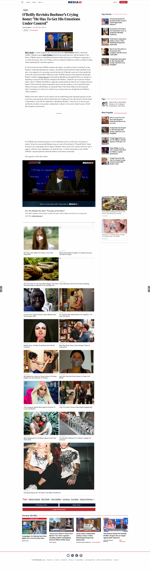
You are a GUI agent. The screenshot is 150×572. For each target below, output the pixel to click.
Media (28, 2)
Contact (116, 560)
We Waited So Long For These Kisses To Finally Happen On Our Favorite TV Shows (40, 377)
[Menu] (23, 2)
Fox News (75, 499)
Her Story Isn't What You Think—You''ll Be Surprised (38, 253)
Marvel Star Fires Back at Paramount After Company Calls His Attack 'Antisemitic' (118, 52)
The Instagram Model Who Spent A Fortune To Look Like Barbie (39, 408)
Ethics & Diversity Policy (104, 560)
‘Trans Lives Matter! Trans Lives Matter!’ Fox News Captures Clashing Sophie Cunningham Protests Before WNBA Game (61, 536)
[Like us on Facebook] (77, 555)
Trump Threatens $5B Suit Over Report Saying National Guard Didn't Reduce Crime (117, 161)
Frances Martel (26, 27)
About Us (50, 560)
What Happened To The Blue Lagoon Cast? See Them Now (40, 439)
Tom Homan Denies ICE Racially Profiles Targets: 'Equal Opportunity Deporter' (118, 21)
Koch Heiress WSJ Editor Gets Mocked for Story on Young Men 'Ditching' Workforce (118, 32)
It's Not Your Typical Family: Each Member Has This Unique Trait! (40, 315)
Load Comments (59, 509)
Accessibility (79, 560)
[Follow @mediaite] (72, 555)
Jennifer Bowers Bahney (83, 542)
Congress (66, 499)
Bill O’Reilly (29, 52)
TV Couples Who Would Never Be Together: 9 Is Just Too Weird (75, 315)
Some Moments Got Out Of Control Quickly (74, 284)
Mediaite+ (123, 2)
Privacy (71, 560)
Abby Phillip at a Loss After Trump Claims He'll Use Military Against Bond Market (118, 151)
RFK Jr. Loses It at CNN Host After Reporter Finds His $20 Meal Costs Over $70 (118, 120)
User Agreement (90, 560)
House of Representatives (89, 499)
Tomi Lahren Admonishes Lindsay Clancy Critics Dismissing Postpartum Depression (118, 42)
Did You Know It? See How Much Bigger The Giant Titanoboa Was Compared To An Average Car (41, 284)
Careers (57, 560)
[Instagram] (81, 555)
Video (40, 2)
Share (26, 30)
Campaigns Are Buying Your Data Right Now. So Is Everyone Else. (34, 537)
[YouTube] (68, 555)
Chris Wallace (48, 55)
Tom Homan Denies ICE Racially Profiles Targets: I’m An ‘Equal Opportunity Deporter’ (115, 535)
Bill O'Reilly (45, 499)
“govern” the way (43, 77)
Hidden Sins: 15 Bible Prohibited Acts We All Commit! (39, 346)
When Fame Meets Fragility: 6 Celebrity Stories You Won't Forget (75, 253)
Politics (34, 2)
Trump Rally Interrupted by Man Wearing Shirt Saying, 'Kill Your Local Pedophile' (118, 62)
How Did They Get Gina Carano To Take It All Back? (74, 377)
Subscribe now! (37, 216)
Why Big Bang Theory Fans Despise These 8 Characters (74, 346)
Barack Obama (34, 499)
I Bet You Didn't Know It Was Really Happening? (75, 407)
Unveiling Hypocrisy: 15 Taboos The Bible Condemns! (42, 493)
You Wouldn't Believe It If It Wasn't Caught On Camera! (75, 439)
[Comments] (57, 542)
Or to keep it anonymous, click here (117, 105)
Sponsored (25, 540)
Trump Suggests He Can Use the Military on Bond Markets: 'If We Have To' (118, 140)
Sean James (52, 542)
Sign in (115, 2)
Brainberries (27, 251)
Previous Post (1, 289)
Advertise (64, 560)
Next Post (149, 289)
